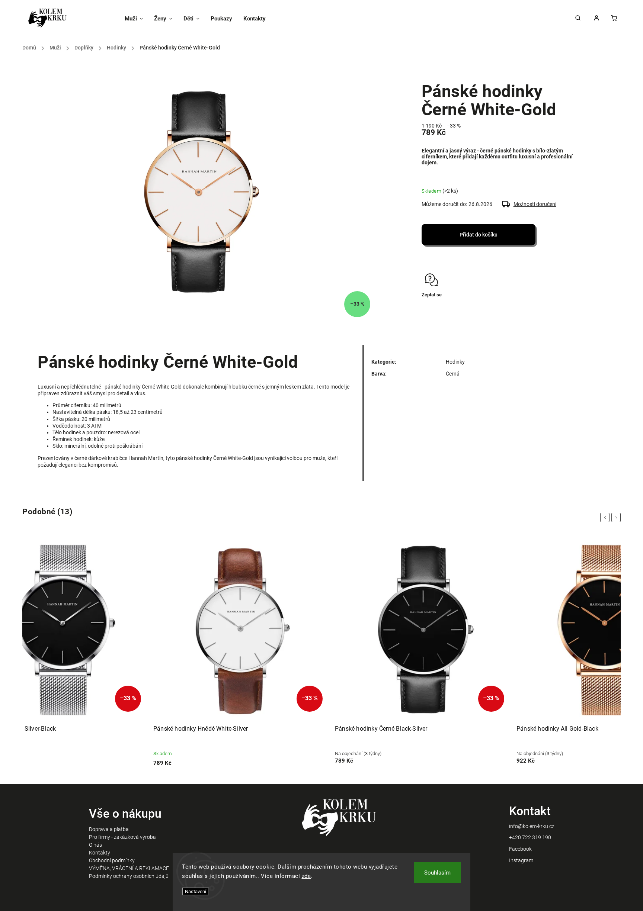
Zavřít (562, 308)
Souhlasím (437, 872)
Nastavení (195, 891)
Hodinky (455, 362)
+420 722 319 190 (530, 837)
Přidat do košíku (479, 235)
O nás (95, 845)
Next (617, 517)
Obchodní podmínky (112, 860)
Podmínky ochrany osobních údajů (129, 876)
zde (306, 876)
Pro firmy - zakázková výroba (122, 837)
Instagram (521, 860)
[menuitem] (136, 18)
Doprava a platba (109, 829)
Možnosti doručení (535, 204)
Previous (606, 517)
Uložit (439, 308)
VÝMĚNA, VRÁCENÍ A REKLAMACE (129, 868)
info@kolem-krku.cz (531, 826)
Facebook (520, 849)
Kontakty (99, 853)
